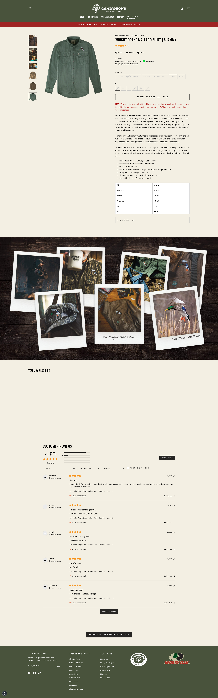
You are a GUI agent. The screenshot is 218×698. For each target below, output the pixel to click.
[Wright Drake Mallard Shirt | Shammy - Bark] (39, 427)
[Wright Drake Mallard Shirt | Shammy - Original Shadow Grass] (33, 427)
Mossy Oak (104, 659)
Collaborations (107, 17)
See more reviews (109, 611)
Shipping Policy (74, 659)
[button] (76, 453)
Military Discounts (75, 666)
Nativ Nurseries (105, 670)
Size (117, 84)
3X (147, 88)
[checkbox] (139, 468)
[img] (55, 478)
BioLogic (103, 674)
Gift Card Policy (74, 678)
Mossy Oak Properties (108, 663)
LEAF (173, 76)
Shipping (118, 64)
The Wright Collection (138, 35)
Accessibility (73, 674)
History (120, 17)
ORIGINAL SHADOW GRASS (155, 76)
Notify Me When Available (152, 97)
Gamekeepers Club (107, 666)
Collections (93, 17)
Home (117, 35)
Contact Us (73, 685)
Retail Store (73, 681)
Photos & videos (139, 468)
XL (135, 88)
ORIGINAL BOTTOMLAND (128, 76)
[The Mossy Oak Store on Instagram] (29, 672)
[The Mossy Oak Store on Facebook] (34, 672)
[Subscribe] (58, 665)
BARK (181, 76)
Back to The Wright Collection (110, 634)
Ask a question (126, 220)
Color (118, 72)
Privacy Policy (74, 670)
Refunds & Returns (76, 663)
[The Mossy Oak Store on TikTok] (39, 672)
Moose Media (105, 678)
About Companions (76, 689)
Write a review (167, 458)
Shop (82, 17)
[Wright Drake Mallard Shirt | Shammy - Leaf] (36, 427)
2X (141, 88)
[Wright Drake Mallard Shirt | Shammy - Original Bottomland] (30, 427)
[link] (122, 45)
